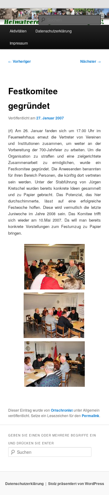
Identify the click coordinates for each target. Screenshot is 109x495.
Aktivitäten (18, 30)
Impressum (19, 42)
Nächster (90, 61)
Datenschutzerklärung (53, 30)
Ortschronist (62, 410)
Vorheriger (19, 61)
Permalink (90, 415)
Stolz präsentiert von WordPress (76, 483)
